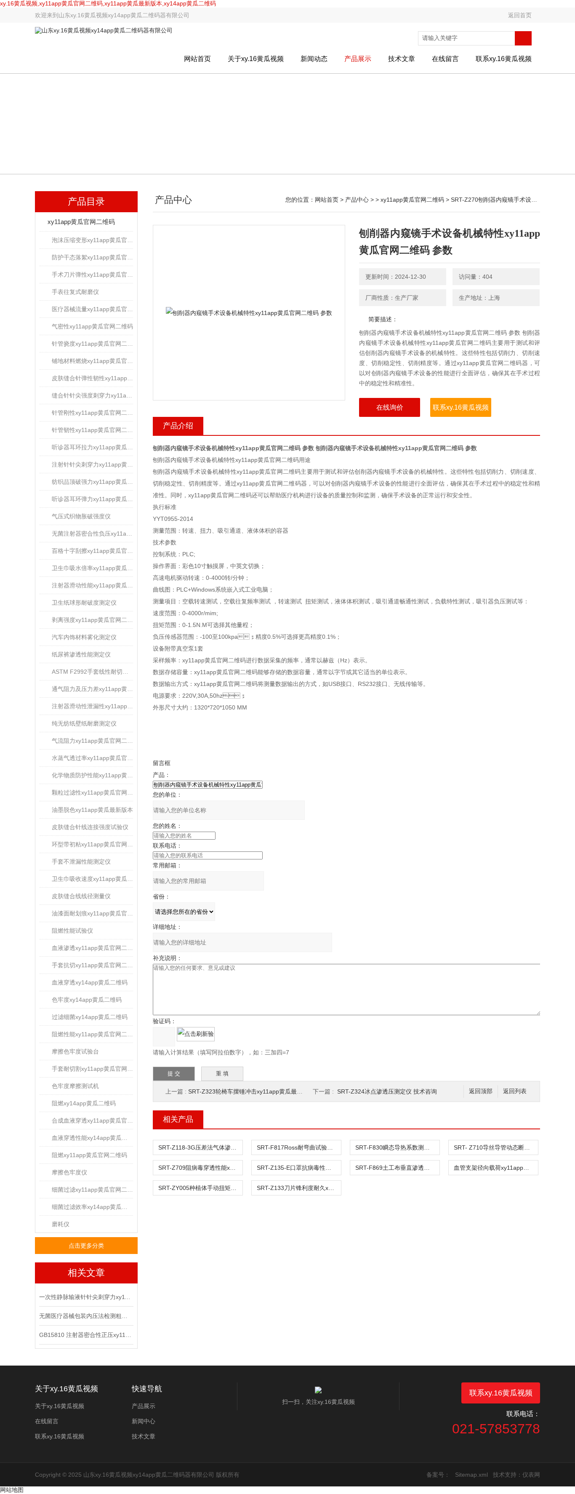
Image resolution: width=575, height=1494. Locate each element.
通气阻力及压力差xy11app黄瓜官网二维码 (92, 689)
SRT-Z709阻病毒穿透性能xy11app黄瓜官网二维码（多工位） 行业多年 (200, 1167)
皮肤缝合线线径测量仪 (81, 896)
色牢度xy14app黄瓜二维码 (87, 999)
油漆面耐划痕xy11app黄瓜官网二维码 (92, 913)
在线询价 (389, 407)
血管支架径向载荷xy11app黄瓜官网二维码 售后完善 (496, 1167)
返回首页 (520, 15)
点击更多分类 (86, 1245)
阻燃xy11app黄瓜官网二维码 (89, 1155)
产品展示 (357, 58)
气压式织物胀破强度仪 (81, 516)
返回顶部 (480, 1091)
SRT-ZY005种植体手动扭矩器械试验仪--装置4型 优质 (200, 1188)
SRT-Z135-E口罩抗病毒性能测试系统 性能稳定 (299, 1167)
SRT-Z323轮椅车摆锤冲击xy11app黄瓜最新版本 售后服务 (264, 1091)
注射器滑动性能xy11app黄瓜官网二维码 (92, 585)
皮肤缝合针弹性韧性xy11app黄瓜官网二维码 (92, 378)
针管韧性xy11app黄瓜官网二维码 (92, 430)
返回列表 (515, 1091)
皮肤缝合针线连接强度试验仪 (90, 827)
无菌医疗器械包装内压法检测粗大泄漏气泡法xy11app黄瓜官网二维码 (85, 1316)
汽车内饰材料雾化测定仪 (84, 637)
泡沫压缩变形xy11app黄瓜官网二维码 (92, 240)
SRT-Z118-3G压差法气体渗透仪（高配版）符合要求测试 (200, 1147)
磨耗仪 (60, 1224)
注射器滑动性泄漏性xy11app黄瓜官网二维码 (92, 706)
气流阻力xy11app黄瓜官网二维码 (92, 740)
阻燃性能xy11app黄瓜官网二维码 (92, 1034)
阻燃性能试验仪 (72, 930)
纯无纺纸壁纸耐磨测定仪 (84, 723)
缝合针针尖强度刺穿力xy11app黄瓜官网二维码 (92, 395)
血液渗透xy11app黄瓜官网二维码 (92, 947)
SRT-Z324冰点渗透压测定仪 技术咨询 (387, 1091)
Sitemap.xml (471, 1474)
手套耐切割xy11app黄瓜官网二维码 (92, 1068)
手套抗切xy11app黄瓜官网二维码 (92, 965)
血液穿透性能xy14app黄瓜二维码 (92, 1137)
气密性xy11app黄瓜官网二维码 (92, 326)
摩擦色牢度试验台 (75, 1051)
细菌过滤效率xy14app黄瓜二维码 (92, 1206)
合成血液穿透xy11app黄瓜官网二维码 (92, 1120)
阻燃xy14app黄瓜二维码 (84, 1103)
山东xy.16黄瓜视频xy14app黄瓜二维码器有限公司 (124, 15)
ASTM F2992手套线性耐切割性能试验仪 (92, 671)
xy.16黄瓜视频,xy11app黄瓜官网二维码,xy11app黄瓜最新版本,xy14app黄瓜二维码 (108, 3)
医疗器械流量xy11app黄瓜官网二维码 (92, 309)
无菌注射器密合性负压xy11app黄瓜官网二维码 (92, 533)
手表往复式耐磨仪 (75, 291)
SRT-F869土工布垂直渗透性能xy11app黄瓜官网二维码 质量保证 (397, 1167)
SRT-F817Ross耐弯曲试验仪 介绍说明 (299, 1147)
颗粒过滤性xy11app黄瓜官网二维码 (92, 792)
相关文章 (86, 1272)
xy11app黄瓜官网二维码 (81, 221)
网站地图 (12, 1489)
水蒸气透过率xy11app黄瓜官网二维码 (92, 758)
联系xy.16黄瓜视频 (504, 58)
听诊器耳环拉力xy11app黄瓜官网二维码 (92, 447)
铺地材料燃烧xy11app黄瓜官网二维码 (92, 360)
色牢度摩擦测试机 (75, 1086)
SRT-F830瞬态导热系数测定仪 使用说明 (397, 1147)
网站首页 (197, 58)
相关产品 (178, 1119)
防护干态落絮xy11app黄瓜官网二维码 (92, 257)
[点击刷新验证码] (196, 1034)
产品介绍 (178, 426)
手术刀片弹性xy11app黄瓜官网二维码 (92, 274)
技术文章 (401, 58)
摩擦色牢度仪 (69, 1172)
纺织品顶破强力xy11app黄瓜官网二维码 (92, 481)
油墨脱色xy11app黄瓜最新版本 (92, 809)
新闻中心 (143, 1421)
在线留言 (445, 58)
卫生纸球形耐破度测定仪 (84, 602)
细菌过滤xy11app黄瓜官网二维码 (92, 1189)
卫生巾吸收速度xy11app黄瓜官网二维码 (92, 878)
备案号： (438, 1474)
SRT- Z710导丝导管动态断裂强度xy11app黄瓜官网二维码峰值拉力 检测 (496, 1147)
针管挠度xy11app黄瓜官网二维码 (92, 343)
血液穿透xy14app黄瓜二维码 (90, 982)
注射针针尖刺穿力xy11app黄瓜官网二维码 (92, 464)
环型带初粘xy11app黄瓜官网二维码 (92, 844)
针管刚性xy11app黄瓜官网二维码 (92, 412)
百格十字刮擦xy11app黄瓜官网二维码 (92, 550)
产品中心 (357, 199)
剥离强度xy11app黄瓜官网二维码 (92, 619)
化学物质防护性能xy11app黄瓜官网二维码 (92, 775)
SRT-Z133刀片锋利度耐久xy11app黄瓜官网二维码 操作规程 (299, 1188)
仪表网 (531, 1474)
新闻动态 (314, 58)
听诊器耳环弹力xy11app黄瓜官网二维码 (92, 499)
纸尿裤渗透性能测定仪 (81, 654)
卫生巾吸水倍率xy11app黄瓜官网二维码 (92, 568)
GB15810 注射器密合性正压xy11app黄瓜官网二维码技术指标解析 (85, 1334)
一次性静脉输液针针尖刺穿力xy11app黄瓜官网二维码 (85, 1297)
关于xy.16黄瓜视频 (256, 58)
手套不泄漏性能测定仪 (81, 861)
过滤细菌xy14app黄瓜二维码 (90, 1017)
